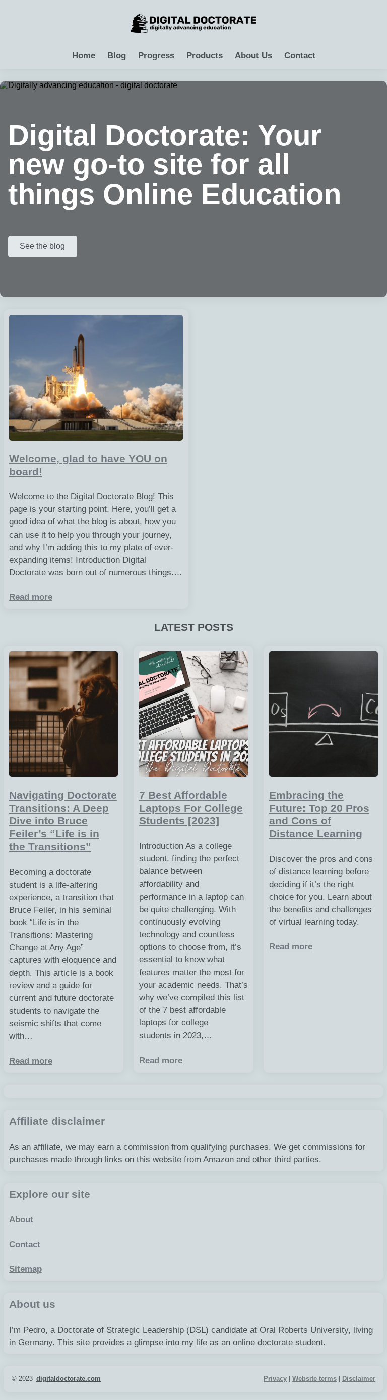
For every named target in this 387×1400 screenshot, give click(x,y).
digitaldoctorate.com (68, 1378)
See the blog (42, 246)
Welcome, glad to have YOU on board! (88, 465)
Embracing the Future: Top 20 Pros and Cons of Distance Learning (319, 814)
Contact (24, 1244)
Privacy (275, 1378)
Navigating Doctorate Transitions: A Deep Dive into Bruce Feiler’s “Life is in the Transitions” (63, 821)
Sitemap (25, 1269)
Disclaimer (358, 1378)
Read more (30, 597)
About (21, 1219)
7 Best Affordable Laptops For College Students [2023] (191, 808)
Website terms (314, 1378)
